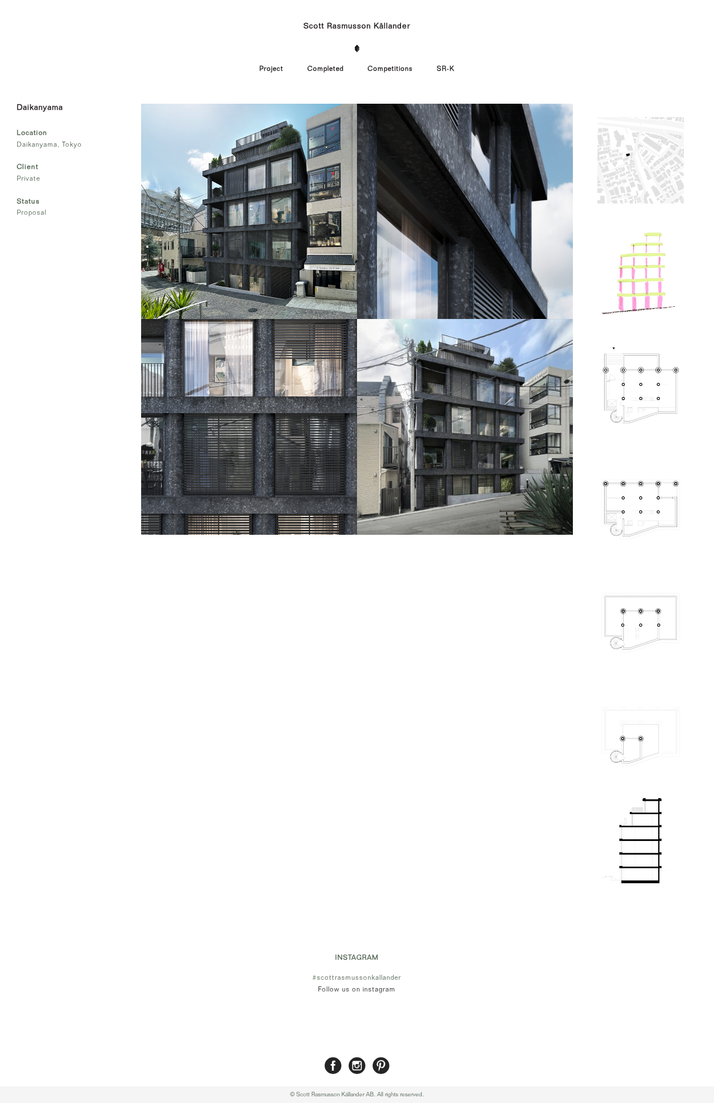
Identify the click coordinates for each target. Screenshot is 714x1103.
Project (271, 68)
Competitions (390, 68)
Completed (325, 68)
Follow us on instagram (356, 989)
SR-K (446, 68)
